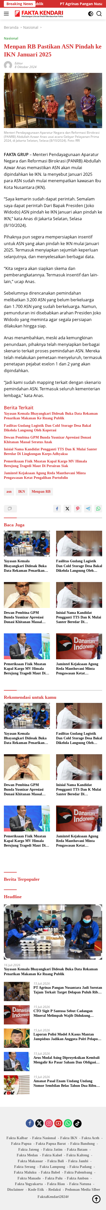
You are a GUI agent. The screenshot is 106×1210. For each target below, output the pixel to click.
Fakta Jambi (78, 1161)
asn (9, 491)
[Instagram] (49, 1123)
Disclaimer (15, 1190)
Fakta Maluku (25, 1172)
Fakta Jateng (28, 1149)
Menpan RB (41, 491)
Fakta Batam (77, 1149)
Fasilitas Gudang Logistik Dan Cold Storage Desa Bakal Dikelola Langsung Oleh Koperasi (47, 428)
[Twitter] (39, 1123)
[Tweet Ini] (67, 508)
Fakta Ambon (78, 1178)
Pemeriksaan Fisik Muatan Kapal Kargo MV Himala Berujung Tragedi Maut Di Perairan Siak (45, 463)
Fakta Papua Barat (51, 1144)
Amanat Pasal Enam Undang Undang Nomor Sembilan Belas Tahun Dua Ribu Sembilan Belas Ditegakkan (64, 1083)
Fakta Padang (80, 1167)
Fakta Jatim (53, 1149)
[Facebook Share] (57, 508)
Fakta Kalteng (77, 1155)
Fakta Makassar (30, 1161)
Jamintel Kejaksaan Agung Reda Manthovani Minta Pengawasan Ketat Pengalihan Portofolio (45, 475)
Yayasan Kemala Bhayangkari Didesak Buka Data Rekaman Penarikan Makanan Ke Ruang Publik (51, 416)
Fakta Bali (55, 1161)
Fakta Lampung (52, 1167)
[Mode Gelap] (91, 13)
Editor (19, 63)
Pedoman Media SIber (82, 1190)
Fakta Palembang (78, 1172)
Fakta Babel (50, 1172)
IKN (21, 491)
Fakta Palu (54, 1178)
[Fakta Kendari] (38, 13)
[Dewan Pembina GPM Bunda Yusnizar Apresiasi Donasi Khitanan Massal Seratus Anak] (27, 595)
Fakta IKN (68, 1138)
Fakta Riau (56, 1184)
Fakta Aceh (90, 1138)
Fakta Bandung (82, 1144)
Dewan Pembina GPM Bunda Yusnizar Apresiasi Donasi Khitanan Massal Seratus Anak (47, 439)
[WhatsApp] (68, 1123)
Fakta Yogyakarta (29, 1184)
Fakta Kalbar (17, 1138)
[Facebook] (30, 1123)
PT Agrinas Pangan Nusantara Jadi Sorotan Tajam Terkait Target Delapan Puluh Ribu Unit (67, 990)
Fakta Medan (27, 1155)
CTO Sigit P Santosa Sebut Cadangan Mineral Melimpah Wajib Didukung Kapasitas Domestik (63, 1013)
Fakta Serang (24, 1167)
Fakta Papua (21, 1144)
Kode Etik (36, 1190)
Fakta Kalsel (52, 1155)
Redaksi (54, 1190)
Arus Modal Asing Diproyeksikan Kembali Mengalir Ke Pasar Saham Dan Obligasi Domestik (66, 1060)
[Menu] (7, 13)
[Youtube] (58, 1123)
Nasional (11, 38)
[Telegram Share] (88, 508)
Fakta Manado (29, 1178)
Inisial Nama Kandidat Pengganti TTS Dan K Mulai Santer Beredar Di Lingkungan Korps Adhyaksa (50, 451)
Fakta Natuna (80, 1184)
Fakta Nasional (44, 1138)
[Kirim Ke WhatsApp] (98, 508)
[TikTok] (77, 1123)
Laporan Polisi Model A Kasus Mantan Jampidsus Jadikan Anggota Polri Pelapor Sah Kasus (66, 1036)
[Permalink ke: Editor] (8, 64)
